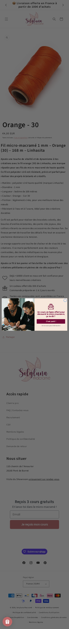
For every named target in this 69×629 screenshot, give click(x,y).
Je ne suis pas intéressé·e (51, 326)
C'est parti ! (51, 321)
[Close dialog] (65, 300)
